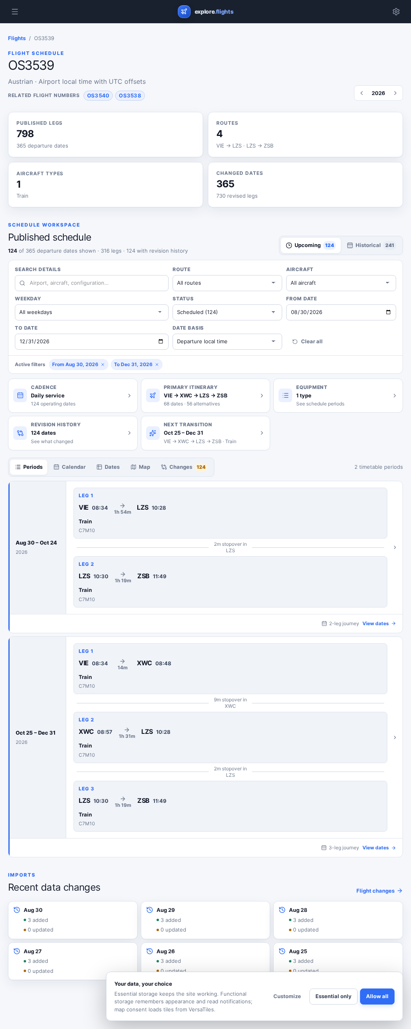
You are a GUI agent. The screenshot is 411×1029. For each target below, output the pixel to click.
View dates (375, 623)
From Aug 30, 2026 (75, 364)
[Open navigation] (15, 12)
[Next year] (395, 93)
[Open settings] (396, 12)
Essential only (333, 996)
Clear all (312, 341)
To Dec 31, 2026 (133, 364)
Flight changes (375, 890)
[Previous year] (362, 93)
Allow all (377, 996)
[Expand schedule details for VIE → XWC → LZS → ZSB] (234, 738)
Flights (17, 38)
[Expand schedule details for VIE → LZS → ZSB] (234, 547)
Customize (287, 996)
